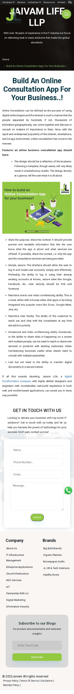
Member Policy (11, 685)
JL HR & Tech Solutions (56, 568)
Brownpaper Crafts (54, 561)
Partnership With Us (17, 593)
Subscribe (37, 657)
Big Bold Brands (52, 548)
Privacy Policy (10, 681)
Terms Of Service (29, 681)
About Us (11, 548)
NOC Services (13, 580)
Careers (21, 2)
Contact (61, 2)
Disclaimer (47, 681)
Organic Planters (52, 555)
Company (7, 2)
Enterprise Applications (19, 567)
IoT (8, 586)
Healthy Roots (51, 574)
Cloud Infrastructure (17, 573)
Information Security (17, 606)
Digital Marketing (15, 600)
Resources (49, 2)
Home (5, 59)
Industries (33, 2)
